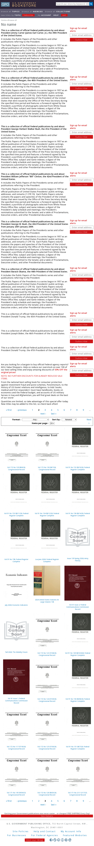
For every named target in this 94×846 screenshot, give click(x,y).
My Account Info (71, 831)
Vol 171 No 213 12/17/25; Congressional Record (77, 794)
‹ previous (22, 410)
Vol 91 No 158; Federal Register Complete (16, 560)
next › (43, 413)
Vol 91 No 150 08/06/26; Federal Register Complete (78, 700)
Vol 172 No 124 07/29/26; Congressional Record (47, 700)
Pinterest (66, 839)
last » (53, 413)
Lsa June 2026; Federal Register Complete (47, 560)
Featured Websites (75, 835)
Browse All (10, 11)
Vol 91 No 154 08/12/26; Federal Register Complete (47, 514)
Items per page (40, 423)
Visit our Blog (34, 840)
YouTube (62, 839)
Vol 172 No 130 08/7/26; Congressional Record (47, 468)
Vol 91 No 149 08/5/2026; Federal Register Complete (77, 654)
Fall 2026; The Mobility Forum (16, 652)
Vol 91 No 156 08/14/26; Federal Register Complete (78, 514)
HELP (56, 15)
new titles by (17, 15)
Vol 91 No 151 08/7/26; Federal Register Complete (77, 747)
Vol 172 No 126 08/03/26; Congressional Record (47, 794)
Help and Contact (45, 831)
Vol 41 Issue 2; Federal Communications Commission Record (77, 607)
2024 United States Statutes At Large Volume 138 (47, 601)
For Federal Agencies (44, 835)
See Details (47, 816)
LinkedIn (69, 839)
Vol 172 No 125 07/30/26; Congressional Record (47, 747)
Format (16, 419)
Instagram (58, 839)
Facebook (51, 839)
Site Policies (21, 831)
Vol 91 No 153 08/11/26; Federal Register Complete (16, 514)
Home (3, 20)
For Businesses (16, 835)
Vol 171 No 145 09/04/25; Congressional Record (16, 794)
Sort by (56, 419)
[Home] (19, 6)
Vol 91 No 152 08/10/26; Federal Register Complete (78, 468)
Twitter (54, 839)
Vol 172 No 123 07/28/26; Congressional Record (47, 654)
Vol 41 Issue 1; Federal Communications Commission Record (16, 700)
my (44, 15)
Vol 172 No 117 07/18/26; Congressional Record (16, 747)
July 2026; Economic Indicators (16, 605)
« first (9, 410)
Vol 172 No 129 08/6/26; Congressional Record (16, 468)
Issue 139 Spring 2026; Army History (77, 559)
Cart (64, 15)
